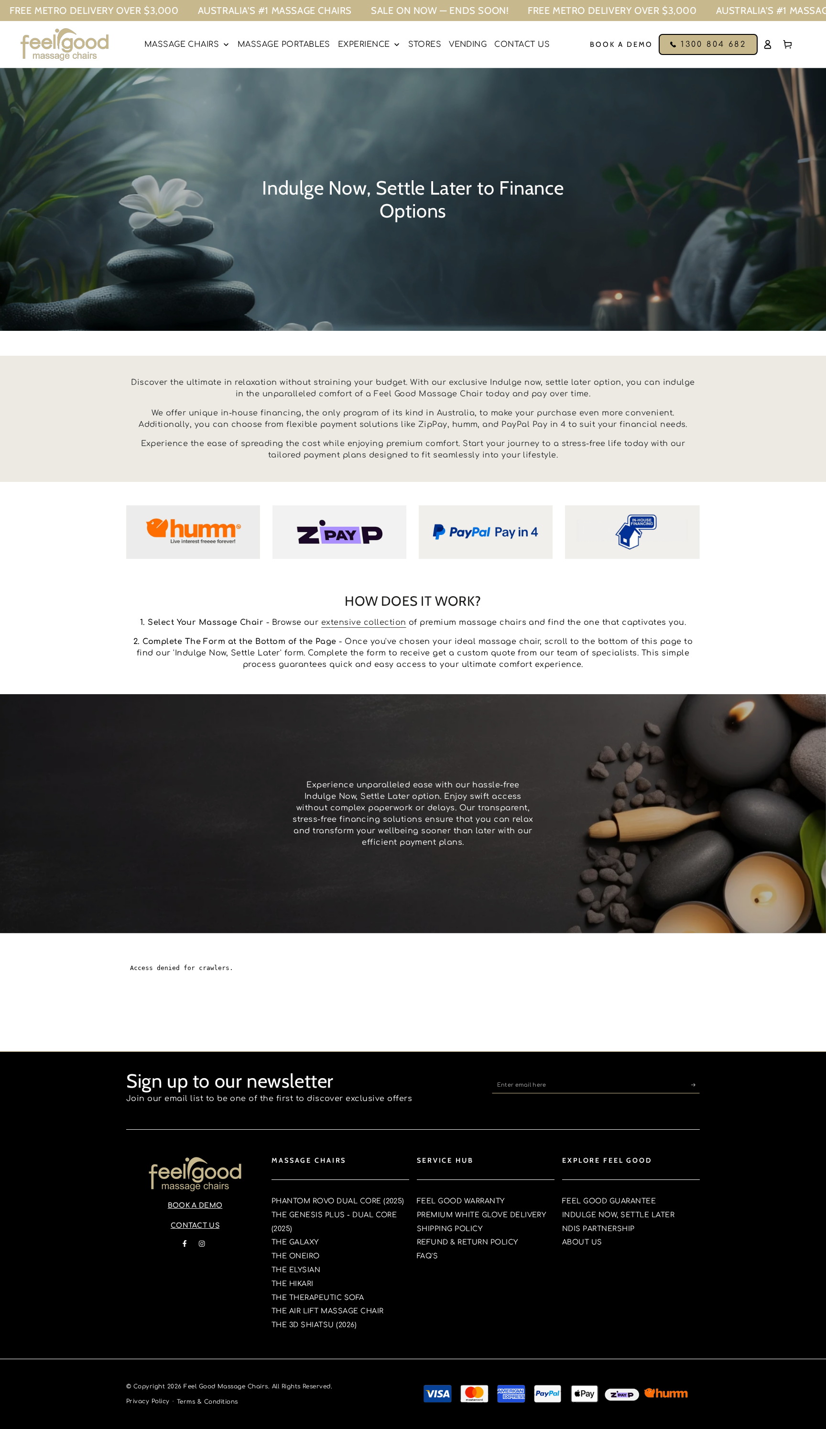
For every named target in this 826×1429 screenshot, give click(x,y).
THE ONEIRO (296, 1256)
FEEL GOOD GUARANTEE (609, 1201)
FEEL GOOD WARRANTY (461, 1201)
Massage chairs (309, 1160)
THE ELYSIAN (296, 1270)
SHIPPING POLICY (449, 1229)
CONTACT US (195, 1225)
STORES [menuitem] (424, 44)
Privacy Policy (148, 1401)
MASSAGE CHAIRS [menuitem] (181, 44)
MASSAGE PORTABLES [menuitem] (284, 44)
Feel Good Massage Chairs (226, 1386)
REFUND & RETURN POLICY (467, 1242)
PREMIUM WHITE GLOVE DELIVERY (481, 1215)
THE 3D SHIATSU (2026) (314, 1325)
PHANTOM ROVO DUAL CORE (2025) (338, 1201)
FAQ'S (427, 1256)
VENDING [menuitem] (468, 44)
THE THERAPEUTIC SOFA (318, 1297)
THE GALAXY (295, 1242)
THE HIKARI (293, 1283)
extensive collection (363, 622)
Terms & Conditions (207, 1401)
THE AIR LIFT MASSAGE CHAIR (327, 1311)
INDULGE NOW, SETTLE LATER (618, 1215)
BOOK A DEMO (195, 1205)
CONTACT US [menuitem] (522, 44)
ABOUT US (582, 1242)
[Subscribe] (695, 1084)
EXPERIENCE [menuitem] (364, 44)
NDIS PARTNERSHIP (598, 1229)
